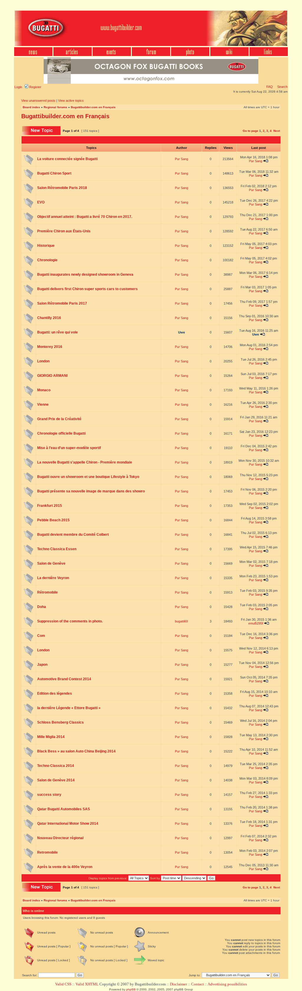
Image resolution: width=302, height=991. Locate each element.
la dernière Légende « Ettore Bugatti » (69, 708)
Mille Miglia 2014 (51, 737)
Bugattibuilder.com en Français (93, 107)
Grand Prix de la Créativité (59, 419)
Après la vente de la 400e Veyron (64, 867)
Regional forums (55, 107)
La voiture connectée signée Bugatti (67, 159)
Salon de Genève (51, 563)
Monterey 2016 (49, 347)
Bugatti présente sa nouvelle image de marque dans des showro (91, 491)
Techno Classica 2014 (55, 766)
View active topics (71, 100)
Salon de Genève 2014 (56, 780)
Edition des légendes (54, 693)
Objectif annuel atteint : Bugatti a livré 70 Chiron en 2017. (84, 217)
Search (282, 86)
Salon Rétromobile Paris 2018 (62, 188)
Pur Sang (181, 159)
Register (34, 87)
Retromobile (47, 852)
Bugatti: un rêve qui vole (57, 332)
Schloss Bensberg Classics (60, 722)
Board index (31, 107)
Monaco (43, 390)
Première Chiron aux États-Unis (64, 231)
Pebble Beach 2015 (53, 520)
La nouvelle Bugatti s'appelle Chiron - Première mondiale (84, 462)
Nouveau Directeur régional (60, 838)
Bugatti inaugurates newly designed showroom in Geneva (85, 274)
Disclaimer (178, 984)
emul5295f (255, 623)
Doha (41, 607)
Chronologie (47, 260)
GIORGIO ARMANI (52, 376)
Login (18, 87)
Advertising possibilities (227, 984)
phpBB (131, 989)
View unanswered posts (38, 100)
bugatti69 (181, 621)
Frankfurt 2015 (49, 506)
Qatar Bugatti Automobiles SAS (63, 809)
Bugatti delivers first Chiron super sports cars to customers (87, 289)
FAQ (269, 86)
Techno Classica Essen (56, 549)
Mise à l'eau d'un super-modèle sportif (69, 448)
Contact (197, 984)
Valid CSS (63, 984)
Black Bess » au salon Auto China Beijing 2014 (76, 751)
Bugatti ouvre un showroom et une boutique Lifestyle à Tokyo (88, 477)
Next (276, 130)
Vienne (43, 404)
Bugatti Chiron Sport (54, 173)
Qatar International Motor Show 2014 (67, 823)
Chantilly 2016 (49, 318)
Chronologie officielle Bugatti (61, 433)
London (43, 361)
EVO (41, 202)
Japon (42, 665)
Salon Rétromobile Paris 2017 (62, 303)
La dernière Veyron (53, 578)
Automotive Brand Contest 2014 (64, 679)
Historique (46, 246)
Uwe (181, 332)
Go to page (250, 130)
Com (41, 636)
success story (49, 795)
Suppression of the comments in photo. (70, 621)
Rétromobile (47, 592)
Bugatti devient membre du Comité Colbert (73, 535)
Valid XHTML (87, 984)
